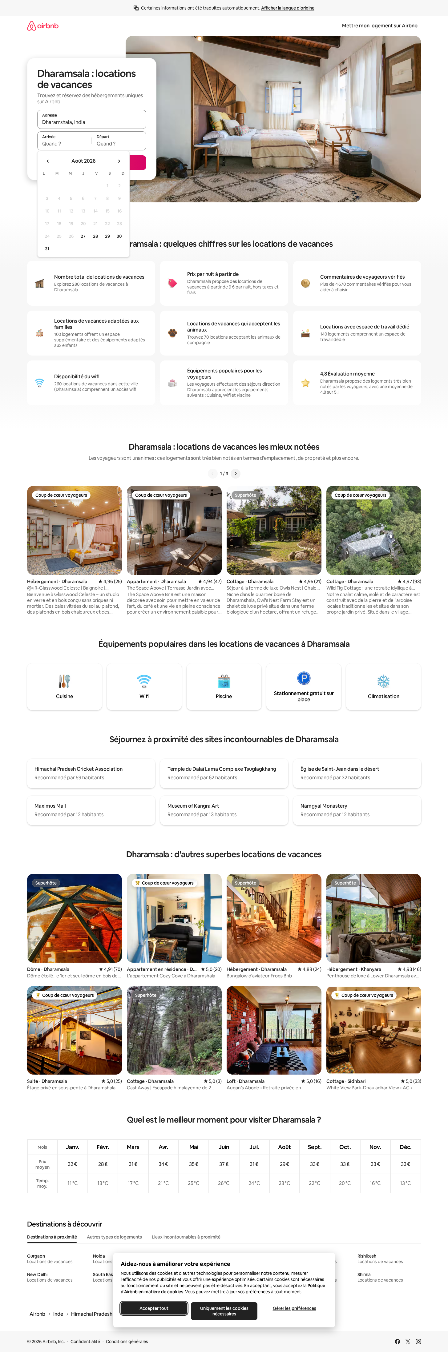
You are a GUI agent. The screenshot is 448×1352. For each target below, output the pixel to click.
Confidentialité (85, 1341)
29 (107, 236)
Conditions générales (127, 1341)
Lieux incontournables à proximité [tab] (186, 1237)
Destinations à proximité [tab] (52, 1237)
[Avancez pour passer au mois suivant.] (119, 161)
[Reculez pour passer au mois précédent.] (48, 161)
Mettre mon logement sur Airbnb (380, 25)
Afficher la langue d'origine (287, 8)
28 (95, 236)
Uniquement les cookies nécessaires (224, 1311)
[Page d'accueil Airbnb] (43, 25)
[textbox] (64, 143)
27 (83, 236)
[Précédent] (213, 474)
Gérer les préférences (294, 1308)
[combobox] (91, 122)
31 (47, 249)
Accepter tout (153, 1308)
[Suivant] (235, 474)
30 (119, 236)
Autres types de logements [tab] (114, 1237)
